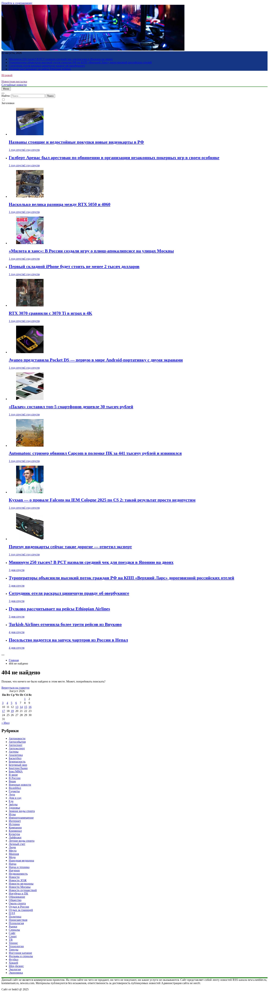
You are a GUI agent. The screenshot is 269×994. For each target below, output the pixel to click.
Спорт (13, 936)
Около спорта (17, 903)
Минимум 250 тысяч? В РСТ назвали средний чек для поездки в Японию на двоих (61, 59)
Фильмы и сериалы (21, 956)
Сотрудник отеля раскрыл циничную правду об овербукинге (47, 65)
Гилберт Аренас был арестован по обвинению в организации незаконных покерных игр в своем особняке (114, 157)
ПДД (12, 913)
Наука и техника (19, 867)
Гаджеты (14, 791)
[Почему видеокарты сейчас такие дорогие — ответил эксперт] (30, 538)
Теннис (13, 943)
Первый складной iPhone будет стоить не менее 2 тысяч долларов (74, 266)
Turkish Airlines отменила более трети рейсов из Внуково (65, 624)
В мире (13, 774)
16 (30, 706)
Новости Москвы (20, 886)
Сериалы (14, 929)
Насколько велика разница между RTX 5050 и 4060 (59, 204)
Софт (12, 933)
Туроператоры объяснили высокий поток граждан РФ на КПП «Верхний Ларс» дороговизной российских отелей (80, 62)
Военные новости (20, 784)
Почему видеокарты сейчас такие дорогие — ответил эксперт (70, 546)
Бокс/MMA (16, 771)
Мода (12, 857)
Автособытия (17, 741)
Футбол (13, 959)
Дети (12, 794)
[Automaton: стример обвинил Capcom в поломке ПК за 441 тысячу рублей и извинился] (30, 445)
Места (12, 850)
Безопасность (17, 761)
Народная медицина (21, 860)
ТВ (11, 939)
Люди (12, 847)
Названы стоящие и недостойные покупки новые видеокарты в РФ (76, 142)
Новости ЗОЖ (18, 880)
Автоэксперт (17, 748)
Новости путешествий (23, 890)
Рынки (13, 926)
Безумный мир (18, 764)
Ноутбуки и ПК (18, 893)
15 (25, 706)
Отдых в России (19, 906)
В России (14, 778)
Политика (15, 916)
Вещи (12, 781)
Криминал (15, 830)
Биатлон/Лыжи (18, 768)
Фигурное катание (20, 952)
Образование (17, 896)
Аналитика (16, 754)
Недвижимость (18, 873)
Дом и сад (15, 797)
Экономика (16, 972)
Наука (12, 863)
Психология (16, 923)
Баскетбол (15, 758)
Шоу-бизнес (16, 966)
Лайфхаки (15, 837)
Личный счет (17, 844)
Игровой (6, 75)
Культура (14, 834)
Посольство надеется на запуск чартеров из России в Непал (68, 640)
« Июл (5, 722)
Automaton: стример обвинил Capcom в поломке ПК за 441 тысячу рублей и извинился (95, 453)
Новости (14, 877)
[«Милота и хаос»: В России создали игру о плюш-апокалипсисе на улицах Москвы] (30, 243)
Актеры (13, 751)
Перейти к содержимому (16, 3)
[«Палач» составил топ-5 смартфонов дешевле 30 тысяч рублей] (30, 398)
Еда (11, 801)
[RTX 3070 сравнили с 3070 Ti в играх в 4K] (30, 305)
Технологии (16, 946)
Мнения (14, 853)
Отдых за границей (21, 910)
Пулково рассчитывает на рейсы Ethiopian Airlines (40, 69)
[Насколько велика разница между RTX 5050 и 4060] (30, 196)
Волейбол (15, 787)
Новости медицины (21, 883)
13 (16, 706)
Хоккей (13, 962)
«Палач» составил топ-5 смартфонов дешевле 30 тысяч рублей (71, 406)
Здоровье (14, 807)
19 (12, 711)
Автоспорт (15, 745)
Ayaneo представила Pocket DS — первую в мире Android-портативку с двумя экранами (96, 360)
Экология (15, 969)
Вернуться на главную (15, 687)
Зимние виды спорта (22, 811)
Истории (14, 824)
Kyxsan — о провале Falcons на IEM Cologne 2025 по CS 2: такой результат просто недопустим (102, 500)
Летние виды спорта (21, 840)
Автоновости (17, 738)
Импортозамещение (21, 817)
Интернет (15, 820)
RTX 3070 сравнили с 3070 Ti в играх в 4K (50, 313)
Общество (15, 900)
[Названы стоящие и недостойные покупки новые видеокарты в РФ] (30, 134)
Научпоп (14, 870)
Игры (12, 814)
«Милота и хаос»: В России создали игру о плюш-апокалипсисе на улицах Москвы (91, 250)
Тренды (13, 949)
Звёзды (13, 804)
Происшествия (18, 919)
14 (21, 706)
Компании (15, 827)
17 (3, 711)
